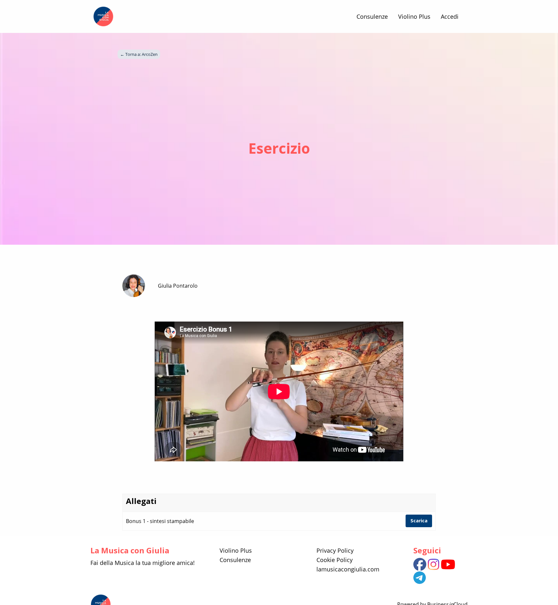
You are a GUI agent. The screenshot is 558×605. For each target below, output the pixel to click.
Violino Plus (236, 550)
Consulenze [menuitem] (372, 16)
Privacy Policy (335, 550)
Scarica (419, 521)
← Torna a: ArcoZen (139, 54)
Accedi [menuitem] (450, 16)
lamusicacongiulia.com (347, 569)
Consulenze (235, 560)
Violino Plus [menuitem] (414, 16)
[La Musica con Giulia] (103, 16)
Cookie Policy (334, 560)
